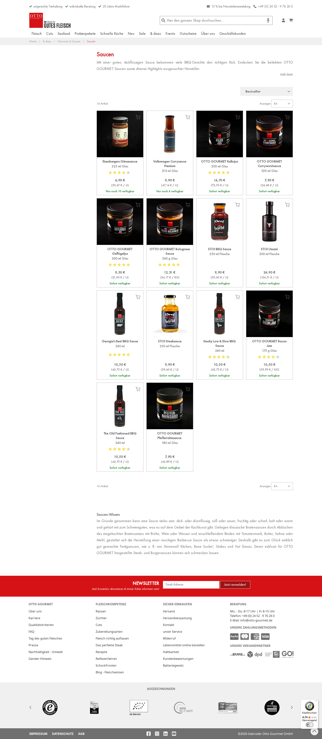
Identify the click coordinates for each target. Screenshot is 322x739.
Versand (169, 611)
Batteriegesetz (173, 665)
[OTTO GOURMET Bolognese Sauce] (170, 266)
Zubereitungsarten (109, 632)
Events (170, 33)
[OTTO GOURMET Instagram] (157, 733)
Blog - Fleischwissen (110, 672)
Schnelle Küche (111, 33)
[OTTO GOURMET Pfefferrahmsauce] (170, 450)
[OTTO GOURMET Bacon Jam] (269, 358)
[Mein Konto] (283, 20)
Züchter (101, 618)
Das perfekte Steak (109, 645)
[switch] (309, 724)
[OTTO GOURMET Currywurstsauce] (269, 176)
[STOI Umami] (269, 266)
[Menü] (316, 702)
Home (32, 41)
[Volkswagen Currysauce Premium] (170, 176)
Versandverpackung (177, 618)
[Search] (163, 20)
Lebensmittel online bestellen (184, 645)
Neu (131, 33)
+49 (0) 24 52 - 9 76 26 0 (275, 6)
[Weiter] (291, 707)
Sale (142, 33)
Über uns (208, 33)
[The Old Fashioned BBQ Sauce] (120, 450)
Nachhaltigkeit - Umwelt (46, 652)
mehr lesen (286, 74)
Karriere (34, 618)
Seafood (64, 33)
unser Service (172, 632)
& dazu (155, 33)
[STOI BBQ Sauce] (219, 266)
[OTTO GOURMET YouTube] (174, 733)
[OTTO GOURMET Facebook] (148, 733)
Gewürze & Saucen (69, 41)
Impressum (38, 734)
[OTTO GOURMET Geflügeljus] (120, 266)
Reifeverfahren (106, 659)
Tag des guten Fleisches (45, 638)
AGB (81, 734)
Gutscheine (188, 33)
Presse (33, 645)
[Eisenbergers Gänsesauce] (120, 176)
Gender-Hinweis (40, 659)
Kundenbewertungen (178, 659)
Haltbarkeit (171, 652)
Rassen (101, 611)
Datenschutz (62, 734)
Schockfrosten (106, 665)
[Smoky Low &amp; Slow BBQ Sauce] (219, 358)
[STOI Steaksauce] (170, 358)
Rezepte (101, 652)
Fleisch (37, 33)
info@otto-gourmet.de (256, 620)
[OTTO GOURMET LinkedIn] (165, 733)
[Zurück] (30, 707)
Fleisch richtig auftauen (112, 638)
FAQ (31, 632)
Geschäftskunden (232, 33)
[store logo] (50, 20)
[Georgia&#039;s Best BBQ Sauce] (120, 358)
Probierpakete (85, 33)
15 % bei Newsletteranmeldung (230, 6)
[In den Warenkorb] (138, 117)
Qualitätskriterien (41, 625)
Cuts (49, 33)
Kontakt (168, 625)
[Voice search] (268, 20)
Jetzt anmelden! (235, 584)
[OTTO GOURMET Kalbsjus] (219, 176)
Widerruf (169, 638)
